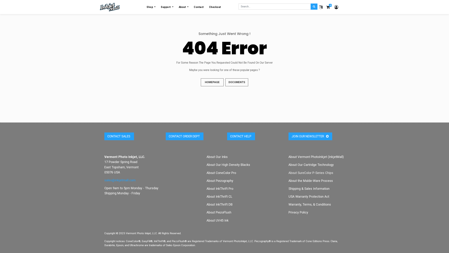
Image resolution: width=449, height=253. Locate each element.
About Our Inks (217, 157)
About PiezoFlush (219, 212)
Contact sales (119, 136)
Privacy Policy (298, 212)
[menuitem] (198, 7)
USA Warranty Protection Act (309, 196)
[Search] (314, 7)
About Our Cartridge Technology (311, 165)
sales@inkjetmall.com (120, 180)
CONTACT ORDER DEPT (184, 136)
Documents (237, 82)
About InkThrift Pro (220, 188)
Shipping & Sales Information (309, 188)
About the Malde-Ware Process (311, 181)
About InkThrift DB (220, 204)
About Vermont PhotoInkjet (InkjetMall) (316, 157)
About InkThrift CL (219, 196)
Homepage (212, 82)
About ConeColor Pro (221, 173)
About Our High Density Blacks (228, 165)
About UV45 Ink (218, 220)
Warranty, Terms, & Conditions (310, 204)
